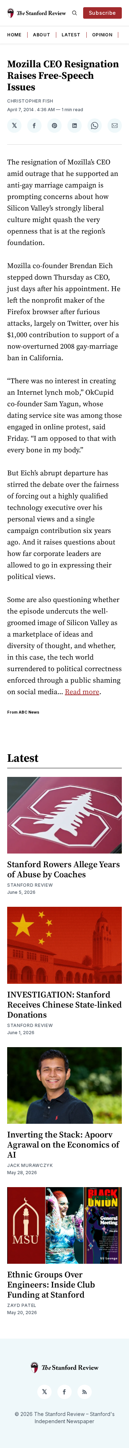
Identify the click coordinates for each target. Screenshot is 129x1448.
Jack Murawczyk (30, 1165)
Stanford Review (30, 885)
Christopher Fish (30, 101)
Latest (71, 34)
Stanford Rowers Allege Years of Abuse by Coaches (63, 869)
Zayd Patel (22, 1305)
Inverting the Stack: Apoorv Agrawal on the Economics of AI (63, 1144)
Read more (82, 692)
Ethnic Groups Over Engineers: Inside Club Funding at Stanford (51, 1284)
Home (14, 34)
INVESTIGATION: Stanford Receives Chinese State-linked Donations (64, 1004)
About (42, 34)
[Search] (74, 13)
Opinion (102, 34)
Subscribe (102, 13)
